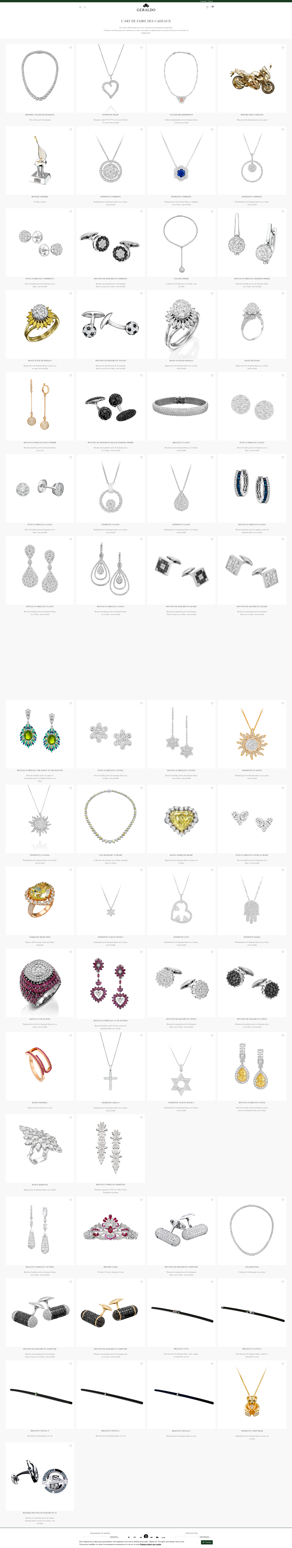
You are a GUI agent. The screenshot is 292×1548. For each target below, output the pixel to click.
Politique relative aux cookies (150, 1544)
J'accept (208, 1542)
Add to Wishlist (71, 48)
